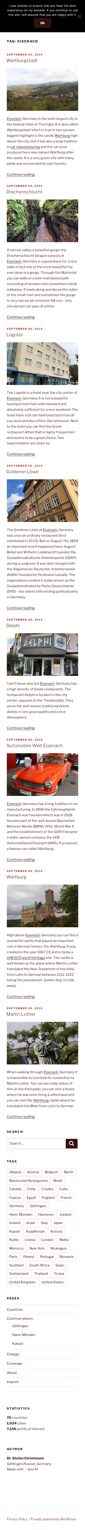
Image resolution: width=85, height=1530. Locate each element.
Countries (15, 1309)
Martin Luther (20, 1014)
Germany (16, 1206)
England (48, 1198)
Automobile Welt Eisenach (34, 745)
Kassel (14, 1231)
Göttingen (38, 1206)
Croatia (47, 1189)
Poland (28, 1257)
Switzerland (18, 1274)
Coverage (14, 1363)
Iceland (65, 1214)
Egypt (31, 1198)
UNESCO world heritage (26, 958)
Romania (66, 1257)
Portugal (47, 1257)
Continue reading (21, 174)
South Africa (39, 1265)
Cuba (63, 1189)
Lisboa (30, 1240)
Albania (15, 1172)
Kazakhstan (35, 1231)
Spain (59, 1265)
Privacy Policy (17, 1519)
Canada (15, 1189)
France (66, 1198)
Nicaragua (58, 1248)
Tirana (59, 1274)
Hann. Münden (20, 1214)
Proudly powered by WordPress (53, 1519)
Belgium (51, 1172)
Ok (42, 23)
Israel (30, 1223)
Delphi (13, 625)
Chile (31, 1189)
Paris (13, 1257)
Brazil (57, 1181)
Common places (20, 1319)
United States (52, 1282)
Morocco (16, 1248)
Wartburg (62, 136)
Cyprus (15, 1198)
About (12, 1373)
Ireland (14, 1223)
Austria (33, 1172)
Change (13, 1354)
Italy (44, 1223)
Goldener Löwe (22, 471)
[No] (79, 16)
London (47, 1240)
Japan (58, 1223)
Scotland (16, 1265)
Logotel (14, 334)
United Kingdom (22, 1282)
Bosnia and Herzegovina (28, 1181)
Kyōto (14, 1240)
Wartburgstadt (22, 60)
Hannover (46, 1214)
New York (36, 1248)
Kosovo (57, 1231)
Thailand (41, 1274)
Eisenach (14, 119)
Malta (63, 1240)
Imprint (13, 1382)
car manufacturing (25, 147)
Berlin (69, 1172)
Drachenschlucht (24, 192)
